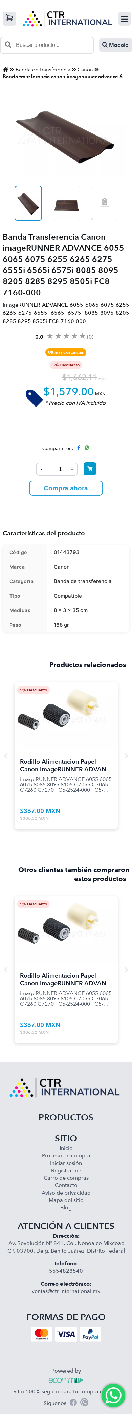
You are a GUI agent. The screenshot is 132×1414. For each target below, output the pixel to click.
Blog (66, 1207)
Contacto (66, 1185)
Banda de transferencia (43, 69)
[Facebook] (73, 1403)
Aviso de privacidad (66, 1193)
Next (126, 756)
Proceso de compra (66, 1156)
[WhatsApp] (84, 1403)
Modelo (118, 45)
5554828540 (66, 1271)
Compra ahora (66, 488)
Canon (85, 69)
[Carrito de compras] (9, 19)
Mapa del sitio (66, 1200)
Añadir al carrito (66, 707)
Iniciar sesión (66, 1163)
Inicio (66, 1148)
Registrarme (66, 1170)
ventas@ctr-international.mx (66, 1291)
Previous (6, 756)
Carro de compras (66, 1178)
